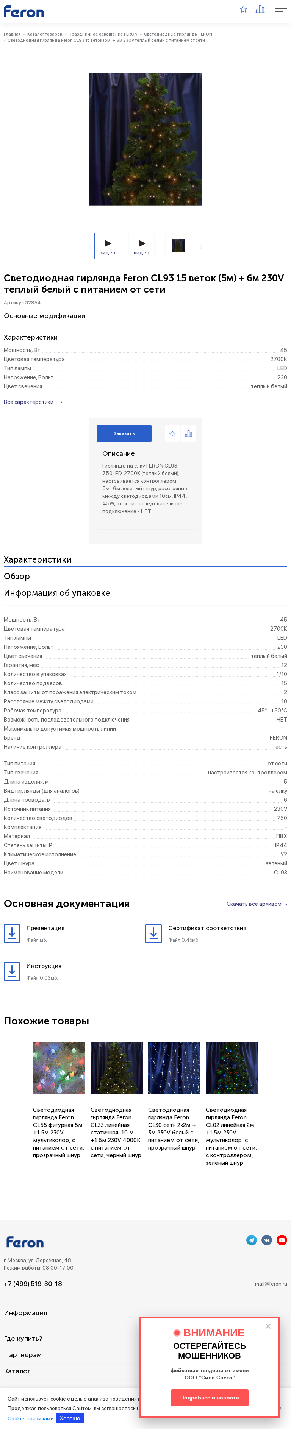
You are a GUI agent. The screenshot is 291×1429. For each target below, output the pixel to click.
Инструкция (44, 965)
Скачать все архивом (254, 904)
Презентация (45, 928)
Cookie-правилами (31, 1418)
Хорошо (69, 1418)
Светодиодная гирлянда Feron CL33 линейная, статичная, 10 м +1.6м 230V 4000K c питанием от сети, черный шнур (116, 1132)
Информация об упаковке (57, 593)
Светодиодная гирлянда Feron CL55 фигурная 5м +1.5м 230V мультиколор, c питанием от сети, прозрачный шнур (58, 1132)
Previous (90, 247)
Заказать (124, 433)
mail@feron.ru (271, 1284)
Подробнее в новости (209, 1398)
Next (201, 247)
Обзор (17, 576)
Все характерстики (28, 402)
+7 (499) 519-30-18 (33, 1283)
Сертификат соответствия (207, 928)
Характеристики (38, 560)
